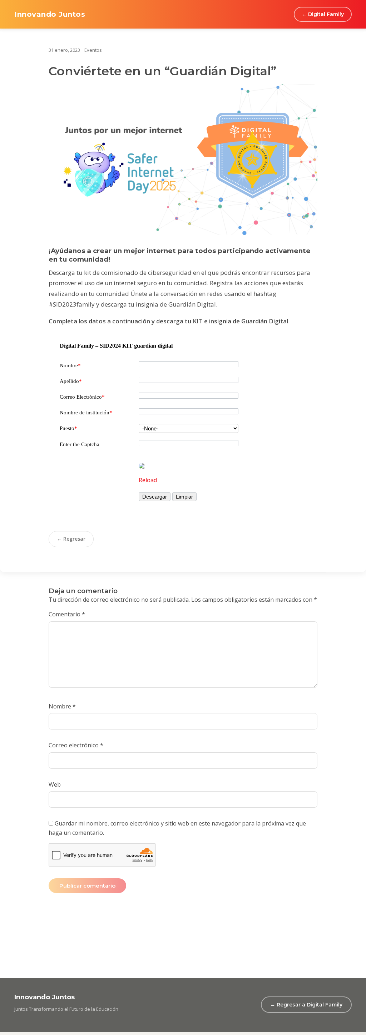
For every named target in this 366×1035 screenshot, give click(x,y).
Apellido (71, 381)
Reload (148, 480)
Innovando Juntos (49, 14)
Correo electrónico (76, 745)
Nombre (70, 365)
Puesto (68, 428)
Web (55, 784)
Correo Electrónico (82, 397)
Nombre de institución (86, 412)
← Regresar (71, 538)
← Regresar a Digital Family (306, 1004)
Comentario (67, 614)
